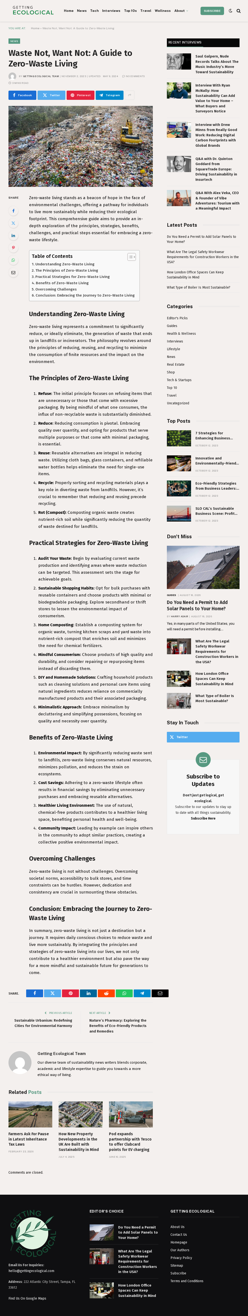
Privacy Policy (181, 1258)
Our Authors (179, 1250)
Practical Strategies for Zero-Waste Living (72, 277)
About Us (177, 1227)
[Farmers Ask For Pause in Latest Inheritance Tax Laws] (30, 1114)
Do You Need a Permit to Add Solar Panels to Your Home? (197, 605)
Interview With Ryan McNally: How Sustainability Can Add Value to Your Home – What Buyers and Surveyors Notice (215, 98)
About (179, 11)
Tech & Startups (179, 380)
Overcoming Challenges (56, 289)
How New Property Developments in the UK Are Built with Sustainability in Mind (79, 1142)
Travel (145, 11)
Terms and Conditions (186, 1281)
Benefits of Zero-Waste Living (62, 283)
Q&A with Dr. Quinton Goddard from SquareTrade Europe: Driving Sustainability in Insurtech (216, 169)
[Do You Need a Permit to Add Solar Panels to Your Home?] (203, 567)
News (82, 11)
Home (69, 11)
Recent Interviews (185, 42)
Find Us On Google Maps (27, 1298)
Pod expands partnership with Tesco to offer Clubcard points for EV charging (130, 1142)
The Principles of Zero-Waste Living (66, 270)
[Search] (238, 10)
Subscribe (212, 11)
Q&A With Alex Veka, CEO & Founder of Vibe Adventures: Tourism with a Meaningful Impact (217, 201)
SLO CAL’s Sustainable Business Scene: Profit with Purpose (215, 511)
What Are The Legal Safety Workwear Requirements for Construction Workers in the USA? (203, 257)
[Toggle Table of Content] (129, 257)
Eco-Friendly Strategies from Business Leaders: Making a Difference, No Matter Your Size (216, 486)
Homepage (178, 1242)
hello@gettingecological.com (31, 1271)
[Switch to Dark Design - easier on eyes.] (230, 11)
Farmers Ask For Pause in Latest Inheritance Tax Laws (28, 1139)
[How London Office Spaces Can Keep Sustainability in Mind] (179, 679)
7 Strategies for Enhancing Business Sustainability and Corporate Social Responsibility (212, 436)
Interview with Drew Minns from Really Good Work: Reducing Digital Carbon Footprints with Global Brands (216, 135)
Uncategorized (178, 403)
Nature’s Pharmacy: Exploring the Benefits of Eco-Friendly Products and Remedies (118, 1025)
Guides (172, 326)
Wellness (163, 11)
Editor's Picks (177, 318)
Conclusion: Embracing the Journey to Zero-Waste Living (85, 295)
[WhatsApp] (13, 260)
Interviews (111, 11)
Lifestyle (173, 349)
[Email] (13, 272)
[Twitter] (13, 223)
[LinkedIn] (13, 235)
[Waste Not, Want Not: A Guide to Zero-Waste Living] (80, 146)
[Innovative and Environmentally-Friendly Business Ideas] (179, 463)
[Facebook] (13, 211)
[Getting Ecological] (33, 11)
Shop (171, 372)
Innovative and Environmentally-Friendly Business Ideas (217, 461)
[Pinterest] (13, 248)
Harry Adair (179, 616)
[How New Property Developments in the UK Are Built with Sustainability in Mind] (80, 1114)
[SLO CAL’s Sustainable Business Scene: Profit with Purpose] (179, 514)
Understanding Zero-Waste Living (64, 264)
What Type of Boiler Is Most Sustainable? (198, 287)
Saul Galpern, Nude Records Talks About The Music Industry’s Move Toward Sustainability (217, 64)
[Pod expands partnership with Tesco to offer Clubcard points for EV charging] (131, 1114)
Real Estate (176, 365)
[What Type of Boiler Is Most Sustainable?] (179, 701)
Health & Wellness (181, 334)
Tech (94, 11)
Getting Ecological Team (41, 76)
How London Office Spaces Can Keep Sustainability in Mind (214, 678)
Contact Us (178, 1235)
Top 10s (130, 11)
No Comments (135, 76)
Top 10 (172, 388)
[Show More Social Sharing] (129, 95)
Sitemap (176, 1266)
